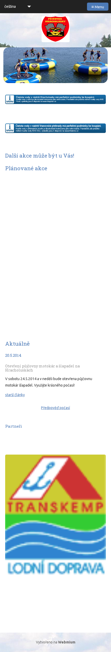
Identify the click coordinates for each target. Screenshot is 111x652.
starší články (15, 395)
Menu (97, 6)
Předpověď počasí (55, 408)
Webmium (66, 642)
